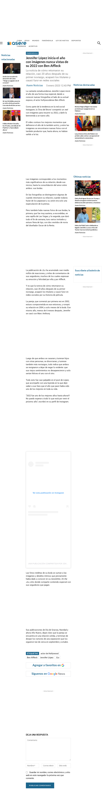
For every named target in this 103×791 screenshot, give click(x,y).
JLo (57, 657)
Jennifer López (46, 657)
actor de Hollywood (50, 653)
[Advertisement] (51, 19)
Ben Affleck (32, 657)
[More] (78, 682)
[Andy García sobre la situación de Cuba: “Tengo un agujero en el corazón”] (12, 68)
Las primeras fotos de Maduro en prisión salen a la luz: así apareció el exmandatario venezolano (87, 136)
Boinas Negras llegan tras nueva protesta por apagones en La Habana (86, 109)
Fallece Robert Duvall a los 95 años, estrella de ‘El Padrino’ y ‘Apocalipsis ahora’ (11, 127)
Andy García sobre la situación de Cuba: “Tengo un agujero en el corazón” (11, 80)
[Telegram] (72, 682)
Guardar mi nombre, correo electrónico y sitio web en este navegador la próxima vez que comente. (48, 775)
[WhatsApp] (65, 682)
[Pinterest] (59, 682)
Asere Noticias (8, 86)
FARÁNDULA (32, 53)
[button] (99, 43)
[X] (53, 682)
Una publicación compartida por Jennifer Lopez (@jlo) (57, 564)
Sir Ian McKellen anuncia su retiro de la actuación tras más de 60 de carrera (11, 103)
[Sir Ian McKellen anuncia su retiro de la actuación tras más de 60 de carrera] (12, 93)
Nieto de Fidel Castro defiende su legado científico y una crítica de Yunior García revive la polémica (86, 227)
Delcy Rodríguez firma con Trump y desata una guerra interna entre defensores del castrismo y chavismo (87, 200)
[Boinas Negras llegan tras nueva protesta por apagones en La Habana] (87, 96)
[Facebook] (47, 682)
